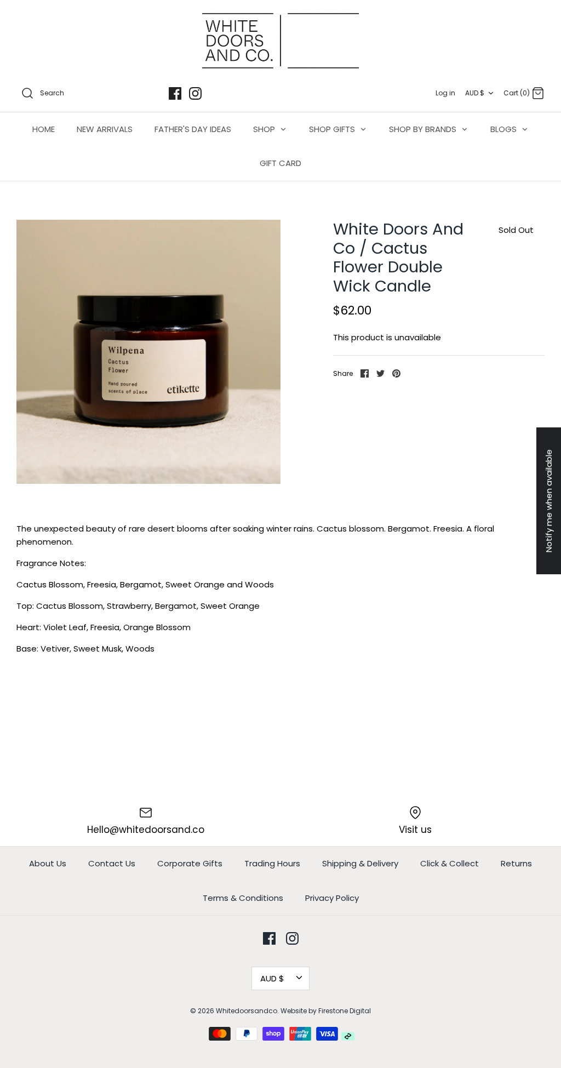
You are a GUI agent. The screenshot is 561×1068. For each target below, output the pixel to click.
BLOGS (504, 129)
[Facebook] (175, 93)
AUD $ (474, 93)
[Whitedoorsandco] (280, 41)
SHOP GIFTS (333, 129)
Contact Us (111, 863)
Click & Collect (449, 863)
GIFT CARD (280, 163)
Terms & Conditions (243, 898)
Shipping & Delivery (360, 863)
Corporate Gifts (189, 863)
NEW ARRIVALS (105, 129)
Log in (445, 93)
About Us (47, 863)
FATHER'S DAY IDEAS (192, 129)
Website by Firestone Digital (325, 1010)
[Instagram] (195, 93)
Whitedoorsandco (246, 1010)
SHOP (265, 129)
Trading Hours (272, 863)
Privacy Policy (332, 898)
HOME (43, 129)
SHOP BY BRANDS (424, 129)
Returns (516, 863)
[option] (148, 352)
